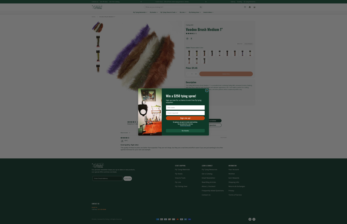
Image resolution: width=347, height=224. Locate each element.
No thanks (185, 131)
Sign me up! (185, 118)
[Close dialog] (206, 90)
